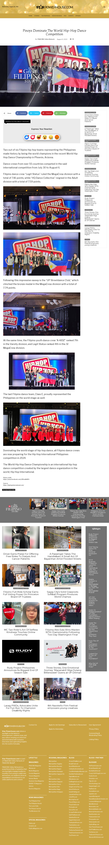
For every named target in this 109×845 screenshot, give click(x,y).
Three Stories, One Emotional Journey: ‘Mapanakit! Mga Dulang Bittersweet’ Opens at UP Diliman (92, 216)
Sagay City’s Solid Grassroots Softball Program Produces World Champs (92, 161)
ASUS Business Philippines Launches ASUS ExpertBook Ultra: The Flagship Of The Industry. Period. (93, 567)
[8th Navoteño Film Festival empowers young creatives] (103, 241)
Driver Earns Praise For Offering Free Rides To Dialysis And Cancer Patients (92, 118)
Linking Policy (94, 739)
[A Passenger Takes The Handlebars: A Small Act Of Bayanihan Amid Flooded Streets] (103, 128)
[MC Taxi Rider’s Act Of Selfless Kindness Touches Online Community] (103, 170)
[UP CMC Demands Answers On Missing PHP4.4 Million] (102, 598)
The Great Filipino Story (9, 490)
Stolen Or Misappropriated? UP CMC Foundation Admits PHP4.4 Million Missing (95, 614)
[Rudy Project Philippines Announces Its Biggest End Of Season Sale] (103, 198)
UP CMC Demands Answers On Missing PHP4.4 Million (93, 601)
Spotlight (88, 196)
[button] (104, 6)
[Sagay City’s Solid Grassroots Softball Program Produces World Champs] (103, 157)
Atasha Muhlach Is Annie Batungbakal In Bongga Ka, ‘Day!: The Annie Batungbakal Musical (93, 585)
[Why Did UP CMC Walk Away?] (102, 665)
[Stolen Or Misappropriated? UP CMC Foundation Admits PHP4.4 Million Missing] (105, 611)
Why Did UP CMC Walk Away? (93, 665)
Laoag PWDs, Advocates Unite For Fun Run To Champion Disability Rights (92, 231)
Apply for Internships (56, 729)
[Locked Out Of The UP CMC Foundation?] (102, 655)
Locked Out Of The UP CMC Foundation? (93, 656)
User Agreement (95, 725)
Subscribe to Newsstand (77, 725)
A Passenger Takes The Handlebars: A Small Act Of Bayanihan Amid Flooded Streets (92, 132)
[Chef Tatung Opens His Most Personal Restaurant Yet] (102, 548)
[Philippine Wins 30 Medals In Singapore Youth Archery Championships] (98, 504)
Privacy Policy (94, 729)
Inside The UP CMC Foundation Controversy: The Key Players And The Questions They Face (93, 629)
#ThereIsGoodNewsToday (92, 225)
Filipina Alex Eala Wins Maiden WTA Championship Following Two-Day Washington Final (92, 188)
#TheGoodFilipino (90, 112)
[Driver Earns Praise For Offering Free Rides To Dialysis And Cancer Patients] (103, 114)
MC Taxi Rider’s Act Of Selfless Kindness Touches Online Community (92, 173)
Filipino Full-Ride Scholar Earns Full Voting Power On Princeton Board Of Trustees (92, 147)
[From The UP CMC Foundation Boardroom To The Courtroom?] (102, 642)
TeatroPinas (88, 210)
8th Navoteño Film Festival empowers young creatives (92, 243)
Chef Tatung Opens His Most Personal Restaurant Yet (93, 551)
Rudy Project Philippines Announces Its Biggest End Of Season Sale (90, 201)
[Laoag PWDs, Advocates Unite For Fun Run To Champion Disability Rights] (104, 227)
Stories (87, 239)
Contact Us (33, 725)
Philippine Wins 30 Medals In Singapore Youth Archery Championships (98, 513)
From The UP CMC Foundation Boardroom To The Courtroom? (94, 645)
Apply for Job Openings (57, 725)
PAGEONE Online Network (46, 39)
